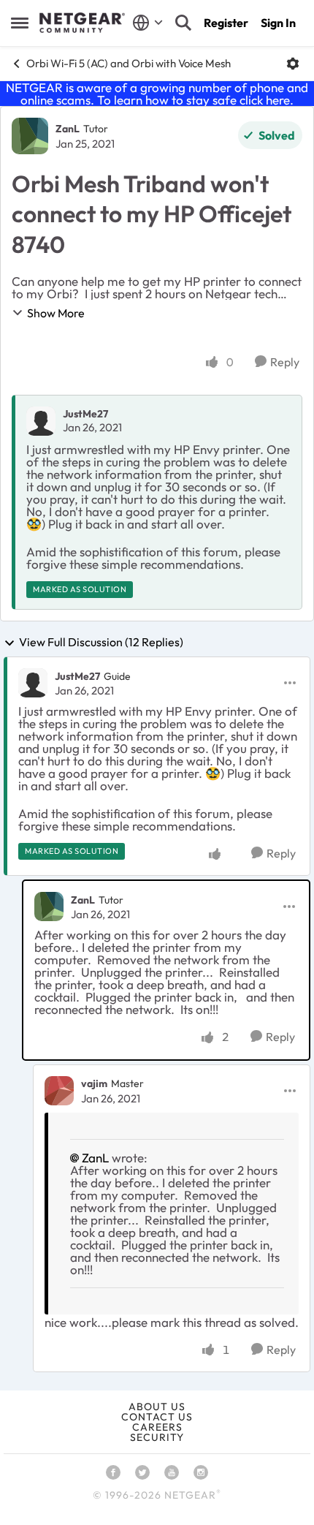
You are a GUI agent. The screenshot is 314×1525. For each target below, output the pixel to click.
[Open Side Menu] (20, 23)
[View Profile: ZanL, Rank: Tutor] (30, 136)
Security (157, 1437)
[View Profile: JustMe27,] (40, 421)
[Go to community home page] (82, 22)
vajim (94, 1083)
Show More (56, 313)
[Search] (183, 22)
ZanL (67, 129)
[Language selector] (147, 22)
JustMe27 (85, 414)
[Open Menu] (293, 63)
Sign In (278, 22)
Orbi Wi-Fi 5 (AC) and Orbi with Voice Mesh (128, 63)
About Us (157, 1406)
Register (226, 22)
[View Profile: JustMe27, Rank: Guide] (32, 682)
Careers (157, 1427)
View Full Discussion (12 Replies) (101, 642)
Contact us (157, 1416)
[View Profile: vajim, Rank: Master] (59, 1090)
